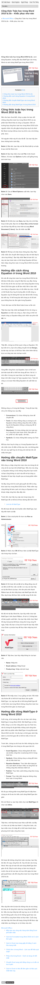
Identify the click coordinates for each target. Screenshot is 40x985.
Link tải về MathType (13, 504)
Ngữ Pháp (24, 2)
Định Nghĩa (15, 2)
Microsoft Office (8, 18)
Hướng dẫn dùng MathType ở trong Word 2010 (19, 104)
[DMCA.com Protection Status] (7, 983)
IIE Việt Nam (6, 2)
